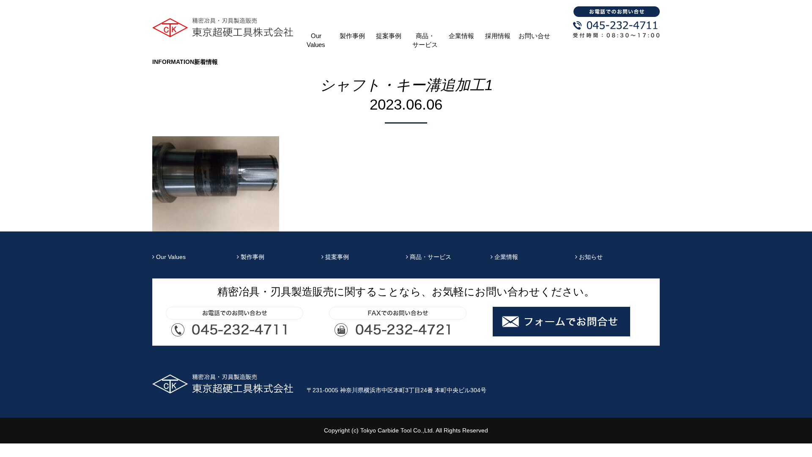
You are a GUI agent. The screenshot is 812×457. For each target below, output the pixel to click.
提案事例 (388, 36)
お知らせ (590, 256)
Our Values (316, 40)
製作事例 (352, 36)
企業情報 (461, 36)
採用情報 (497, 36)
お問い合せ (534, 36)
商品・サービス (425, 40)
